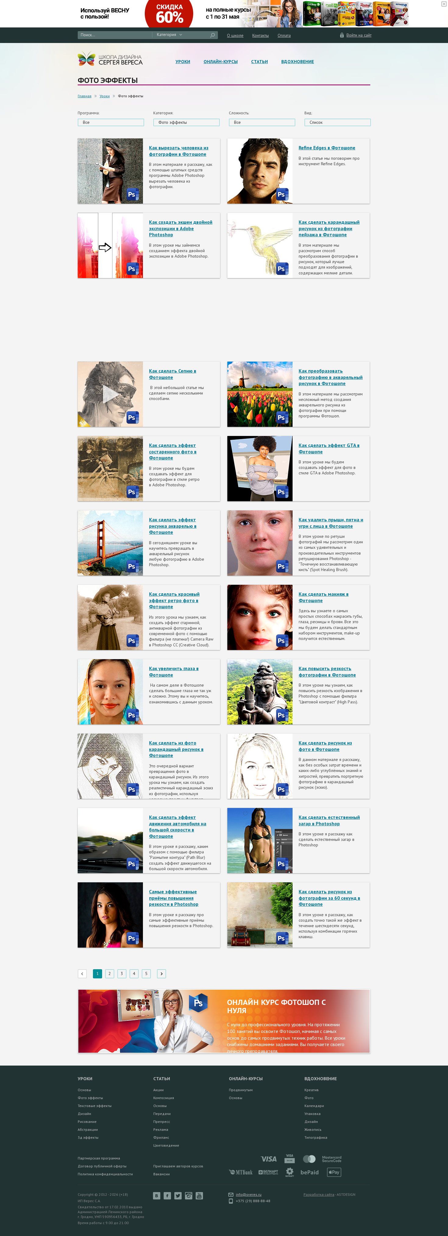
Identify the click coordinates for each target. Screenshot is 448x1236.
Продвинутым (241, 1090)
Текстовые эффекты (95, 1105)
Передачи (162, 1113)
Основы (84, 1090)
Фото (309, 1097)
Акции (158, 1090)
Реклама (160, 1129)
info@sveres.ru (248, 1194)
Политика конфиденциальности (105, 1174)
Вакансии (161, 1174)
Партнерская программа (99, 1158)
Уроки (183, 61)
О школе (235, 35)
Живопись (313, 1129)
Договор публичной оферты (102, 1166)
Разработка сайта (319, 1194)
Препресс (161, 1121)
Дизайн (84, 1113)
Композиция (163, 1097)
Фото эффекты (90, 1097)
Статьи (259, 61)
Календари (314, 1105)
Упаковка (312, 1113)
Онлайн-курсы (221, 61)
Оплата (284, 35)
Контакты (260, 35)
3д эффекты (88, 1137)
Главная (84, 96)
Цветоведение (166, 1145)
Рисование (87, 1121)
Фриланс (161, 1137)
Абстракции (88, 1129)
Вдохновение (297, 61)
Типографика (315, 1137)
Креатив (311, 1090)
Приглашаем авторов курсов (178, 1166)
